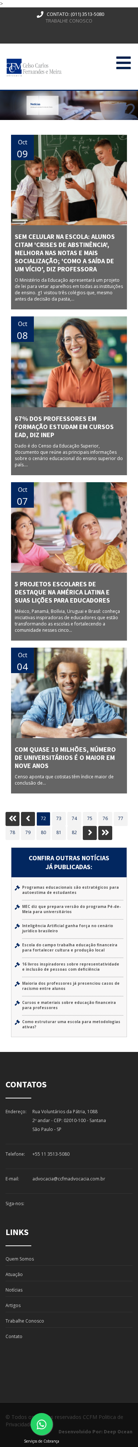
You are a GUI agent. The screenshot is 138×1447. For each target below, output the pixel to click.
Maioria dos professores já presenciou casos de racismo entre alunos (71, 986)
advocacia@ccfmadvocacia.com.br (68, 1179)
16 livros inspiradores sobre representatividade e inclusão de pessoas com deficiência (70, 966)
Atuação (14, 1274)
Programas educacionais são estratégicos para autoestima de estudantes (70, 890)
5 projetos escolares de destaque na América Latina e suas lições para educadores (62, 592)
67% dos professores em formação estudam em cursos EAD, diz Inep (64, 426)
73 (58, 818)
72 (43, 818)
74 (74, 818)
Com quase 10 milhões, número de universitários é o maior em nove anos (65, 757)
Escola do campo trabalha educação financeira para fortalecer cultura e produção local (69, 947)
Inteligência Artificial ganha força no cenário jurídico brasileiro (67, 928)
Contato (14, 1336)
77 (120, 818)
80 (43, 832)
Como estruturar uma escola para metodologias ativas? (71, 1024)
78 (12, 832)
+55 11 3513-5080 (51, 1154)
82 (74, 832)
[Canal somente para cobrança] (42, 1424)
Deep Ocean (118, 1431)
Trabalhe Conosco (69, 21)
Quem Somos (20, 1259)
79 (28, 832)
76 (105, 818)
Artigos (13, 1305)
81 (58, 832)
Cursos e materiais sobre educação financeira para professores (69, 1005)
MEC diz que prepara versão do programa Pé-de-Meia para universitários (71, 909)
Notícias (14, 1290)
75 (89, 818)
